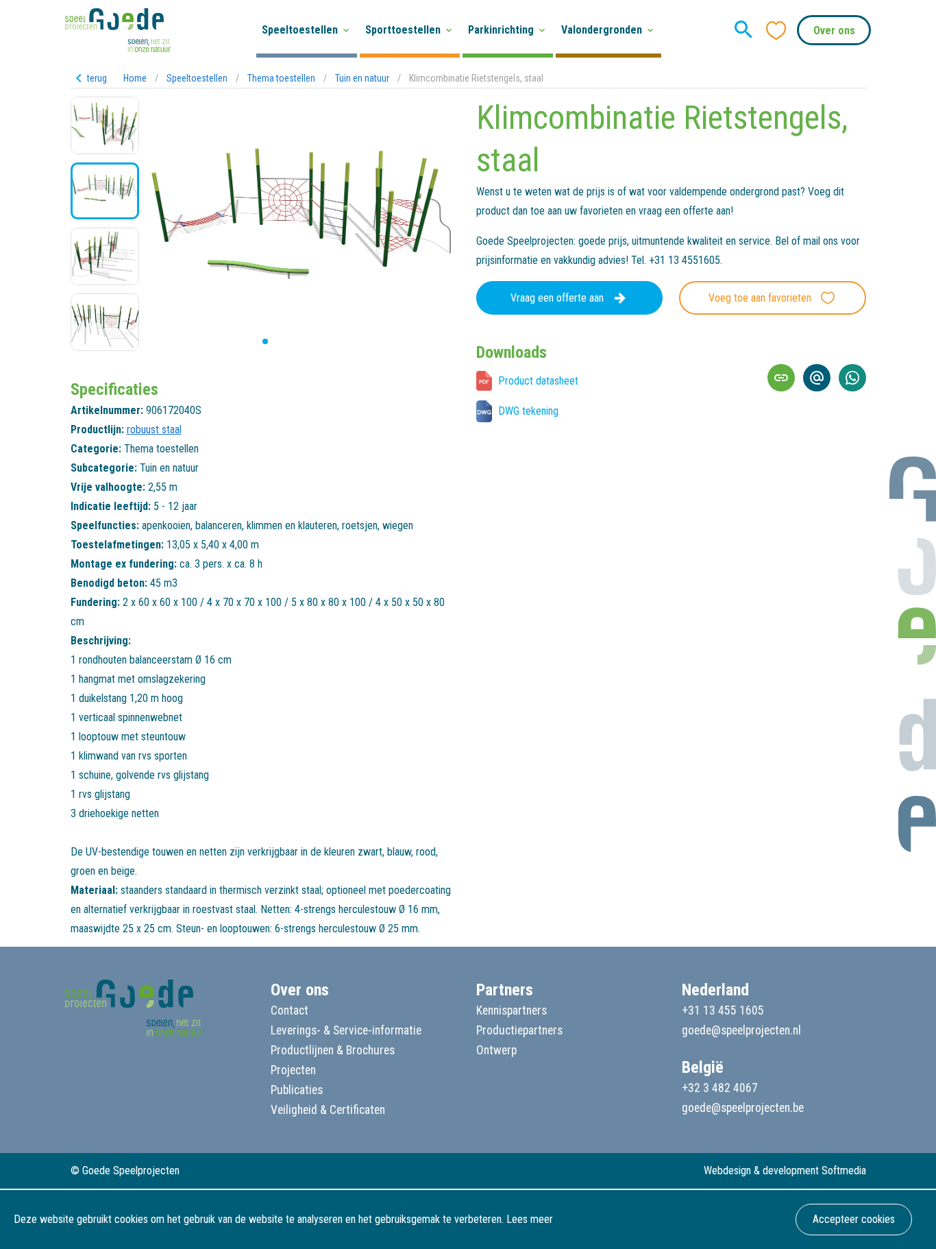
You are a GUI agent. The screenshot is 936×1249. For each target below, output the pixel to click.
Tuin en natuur (362, 78)
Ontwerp (496, 1050)
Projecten (293, 1070)
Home (135, 78)
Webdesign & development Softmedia (785, 1170)
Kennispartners (511, 1010)
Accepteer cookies (854, 1219)
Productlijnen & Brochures (333, 1050)
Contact (289, 1010)
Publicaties (297, 1090)
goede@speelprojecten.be (743, 1108)
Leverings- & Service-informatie (346, 1030)
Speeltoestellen (197, 78)
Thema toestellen (281, 78)
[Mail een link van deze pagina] (816, 377)
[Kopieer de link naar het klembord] (781, 377)
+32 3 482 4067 (720, 1088)
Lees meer (529, 1219)
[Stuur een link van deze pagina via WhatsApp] (852, 377)
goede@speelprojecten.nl (741, 1030)
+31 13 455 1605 (723, 1010)
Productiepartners (519, 1030)
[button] (254, 341)
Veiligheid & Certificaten (328, 1110)
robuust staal (154, 429)
